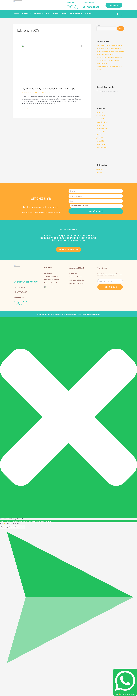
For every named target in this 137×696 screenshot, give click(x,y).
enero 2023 (100, 119)
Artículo (38, 93)
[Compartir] (10, 669)
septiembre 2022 (102, 128)
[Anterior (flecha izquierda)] (2, 671)
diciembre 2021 (101, 147)
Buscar (98, 25)
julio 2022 (99, 135)
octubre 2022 (100, 125)
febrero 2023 (100, 116)
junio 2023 (100, 112)
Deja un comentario (28, 93)
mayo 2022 (100, 141)
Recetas (99, 172)
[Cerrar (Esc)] (14, 669)
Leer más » (25, 108)
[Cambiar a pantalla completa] (6, 669)
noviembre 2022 (101, 122)
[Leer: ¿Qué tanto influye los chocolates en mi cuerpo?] (52, 65)
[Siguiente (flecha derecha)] (6, 671)
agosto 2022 (100, 131)
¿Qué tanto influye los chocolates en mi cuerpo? (49, 88)
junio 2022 (99, 138)
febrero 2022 (100, 144)
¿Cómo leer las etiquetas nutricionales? (109, 57)
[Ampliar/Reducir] (2, 669)
